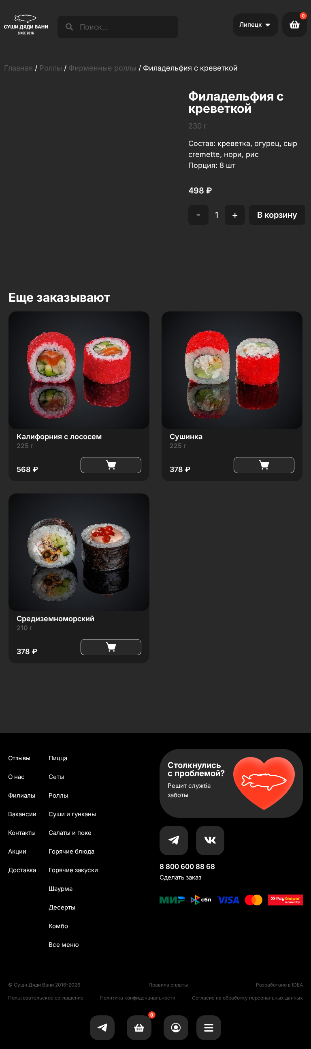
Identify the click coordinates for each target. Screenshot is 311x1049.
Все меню (64, 944)
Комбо (58, 926)
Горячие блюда (71, 851)
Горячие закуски (73, 870)
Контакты (22, 833)
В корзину (277, 215)
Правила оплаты (168, 985)
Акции (17, 851)
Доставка (22, 870)
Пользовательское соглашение (45, 998)
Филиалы (21, 795)
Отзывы (19, 758)
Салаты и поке (70, 833)
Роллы (50, 68)
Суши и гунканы (72, 814)
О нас (16, 777)
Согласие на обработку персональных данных (247, 998)
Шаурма (60, 888)
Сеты (56, 777)
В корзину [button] (111, 465)
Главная (18, 68)
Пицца (58, 758)
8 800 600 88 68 (187, 866)
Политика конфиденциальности (137, 998)
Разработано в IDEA (279, 985)
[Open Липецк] (268, 25)
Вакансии (22, 814)
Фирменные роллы (102, 68)
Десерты (62, 907)
